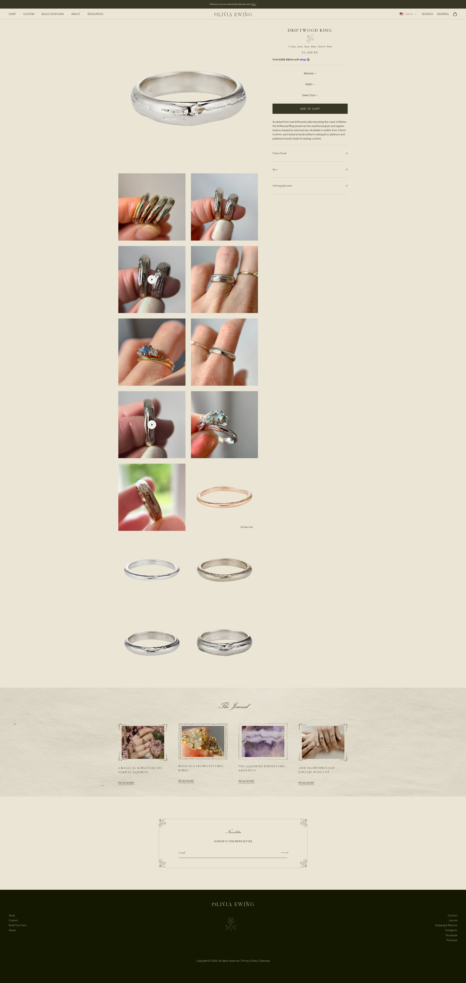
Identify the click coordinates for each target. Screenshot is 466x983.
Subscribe (284, 853)
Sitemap (265, 960)
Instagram (451, 930)
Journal (453, 920)
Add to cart (310, 108)
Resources (95, 13)
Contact (452, 915)
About (75, 13)
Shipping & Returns (446, 925)
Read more (126, 782)
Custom (28, 13)
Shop (12, 13)
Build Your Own (53, 13)
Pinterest (452, 940)
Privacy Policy (250, 960)
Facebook (451, 935)
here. (254, 4)
